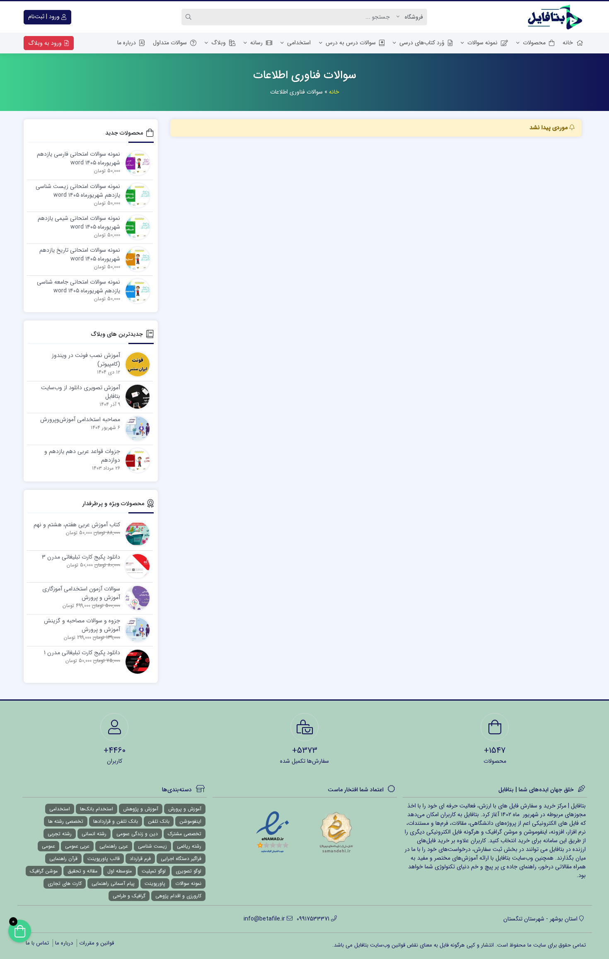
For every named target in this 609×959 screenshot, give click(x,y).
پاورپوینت (155, 883)
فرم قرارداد (140, 859)
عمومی (48, 846)
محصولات (534, 42)
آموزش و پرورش (184, 809)
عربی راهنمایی (113, 846)
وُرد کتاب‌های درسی (422, 42)
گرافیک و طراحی (129, 896)
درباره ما (126, 42)
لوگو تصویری (188, 871)
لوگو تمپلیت (154, 871)
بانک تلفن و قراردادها (115, 821)
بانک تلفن (158, 821)
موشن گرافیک (44, 871)
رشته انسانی (94, 834)
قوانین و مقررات (96, 943)
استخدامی (299, 42)
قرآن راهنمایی (63, 859)
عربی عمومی (77, 846)
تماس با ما (37, 943)
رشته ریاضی (189, 846)
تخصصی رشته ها (65, 821)
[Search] (189, 17)
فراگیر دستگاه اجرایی (181, 859)
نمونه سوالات (482, 42)
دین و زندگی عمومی (137, 834)
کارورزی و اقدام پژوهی (178, 896)
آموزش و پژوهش (140, 809)
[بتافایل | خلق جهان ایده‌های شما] (557, 17)
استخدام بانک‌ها (96, 809)
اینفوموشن (190, 821)
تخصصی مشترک (184, 834)
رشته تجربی (60, 834)
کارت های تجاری (65, 883)
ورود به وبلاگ (45, 43)
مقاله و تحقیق (82, 871)
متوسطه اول (119, 871)
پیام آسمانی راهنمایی (113, 883)
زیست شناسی (152, 846)
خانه (568, 42)
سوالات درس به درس (351, 42)
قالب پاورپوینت (103, 859)
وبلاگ (218, 42)
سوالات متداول (170, 42)
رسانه (256, 42)
